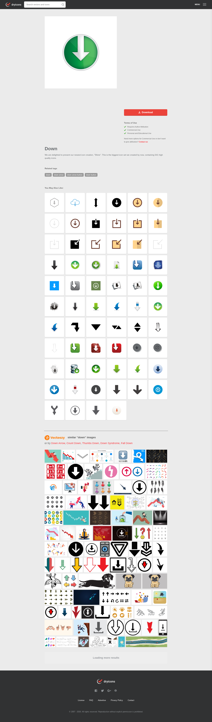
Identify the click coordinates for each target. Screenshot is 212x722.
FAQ (91, 700)
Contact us (143, 142)
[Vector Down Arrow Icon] (75, 471)
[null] (101, 456)
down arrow (58, 443)
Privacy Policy (117, 700)
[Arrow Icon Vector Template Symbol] (122, 487)
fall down (127, 443)
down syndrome (110, 443)
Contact (131, 700)
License (81, 700)
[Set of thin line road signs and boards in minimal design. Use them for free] (135, 502)
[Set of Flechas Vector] (156, 471)
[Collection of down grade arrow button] (55, 502)
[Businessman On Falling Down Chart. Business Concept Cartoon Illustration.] (142, 518)
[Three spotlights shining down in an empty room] (160, 518)
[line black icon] (82, 456)
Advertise (102, 700)
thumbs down (90, 443)
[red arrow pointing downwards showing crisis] (67, 533)
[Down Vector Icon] (139, 487)
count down (73, 443)
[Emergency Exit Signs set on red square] (56, 471)
